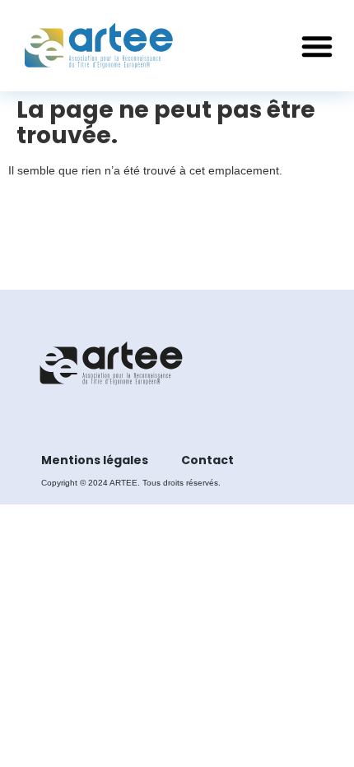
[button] (317, 46)
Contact (207, 460)
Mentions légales (94, 460)
